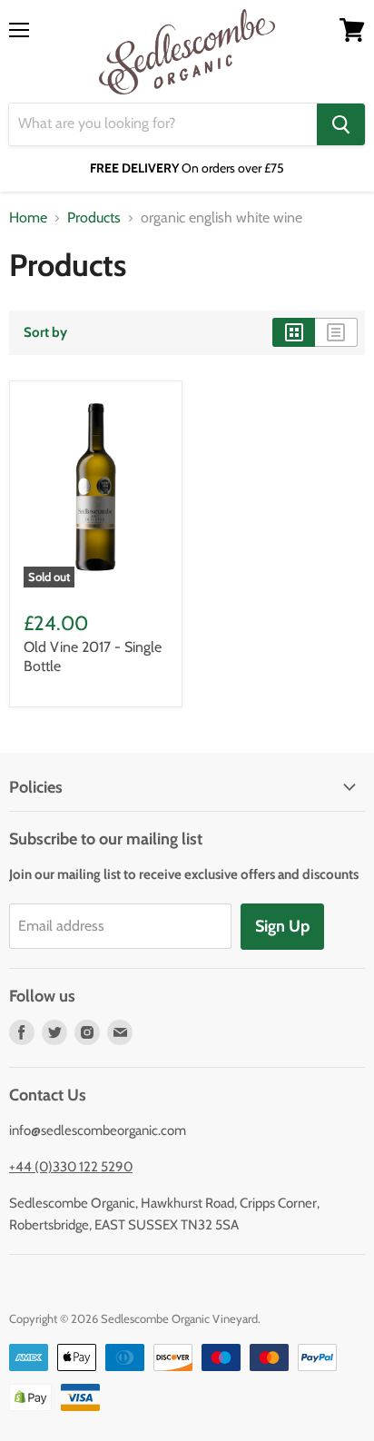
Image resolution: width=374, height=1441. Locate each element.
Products (94, 218)
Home (28, 218)
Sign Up (282, 926)
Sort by (45, 333)
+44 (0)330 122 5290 (71, 1167)
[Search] (341, 124)
